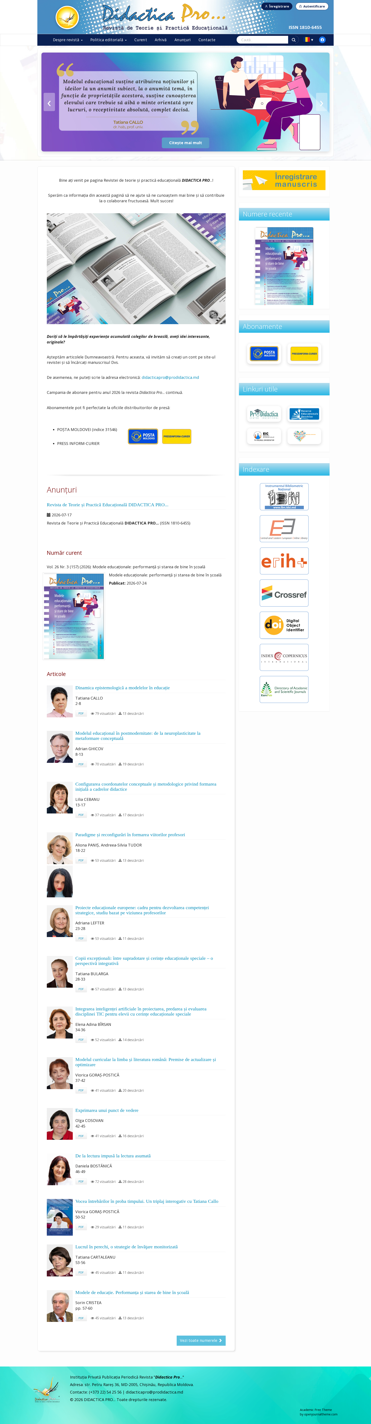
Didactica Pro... (67, 17)
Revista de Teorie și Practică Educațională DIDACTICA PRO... (108, 504)
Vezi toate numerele (199, 1340)
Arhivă (161, 39)
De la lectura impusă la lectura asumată (113, 1155)
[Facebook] (322, 39)
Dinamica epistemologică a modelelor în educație (122, 687)
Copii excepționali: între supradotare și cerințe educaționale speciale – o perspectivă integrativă (144, 961)
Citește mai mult (185, 142)
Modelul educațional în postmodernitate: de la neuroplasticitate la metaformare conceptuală (138, 736)
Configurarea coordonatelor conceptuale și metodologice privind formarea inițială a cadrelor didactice (145, 787)
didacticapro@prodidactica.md (170, 377)
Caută (293, 40)
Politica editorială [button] (107, 39)
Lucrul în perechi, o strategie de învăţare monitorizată (126, 1246)
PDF (81, 713)
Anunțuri (183, 39)
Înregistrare (279, 6)
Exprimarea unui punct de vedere (106, 1110)
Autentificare (314, 6)
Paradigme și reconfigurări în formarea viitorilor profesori (130, 834)
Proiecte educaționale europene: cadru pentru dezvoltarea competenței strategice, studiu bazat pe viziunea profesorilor (142, 910)
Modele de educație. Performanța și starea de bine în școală (132, 1292)
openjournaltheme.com (321, 1414)
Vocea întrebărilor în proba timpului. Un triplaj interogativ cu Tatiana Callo (146, 1201)
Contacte (207, 39)
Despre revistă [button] (66, 39)
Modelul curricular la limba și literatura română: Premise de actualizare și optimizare (145, 1062)
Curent (140, 39)
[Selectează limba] (308, 39)
